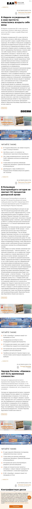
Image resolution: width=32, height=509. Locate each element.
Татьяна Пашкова (25, 366)
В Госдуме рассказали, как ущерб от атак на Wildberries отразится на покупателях (16, 345)
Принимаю (16, 506)
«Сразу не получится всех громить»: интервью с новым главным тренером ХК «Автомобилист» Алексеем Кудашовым (16, 469)
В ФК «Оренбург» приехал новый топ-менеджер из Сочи (15, 336)
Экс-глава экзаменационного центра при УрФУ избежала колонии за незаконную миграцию (16, 158)
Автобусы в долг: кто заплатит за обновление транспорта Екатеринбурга (15, 153)
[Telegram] (26, 111)
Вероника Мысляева (24, 12)
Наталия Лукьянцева (24, 484)
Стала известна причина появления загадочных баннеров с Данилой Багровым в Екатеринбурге (16, 164)
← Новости (4, 7)
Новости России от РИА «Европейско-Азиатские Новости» (12, 3)
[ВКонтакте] (22, 111)
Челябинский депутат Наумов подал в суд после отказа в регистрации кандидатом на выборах (17, 355)
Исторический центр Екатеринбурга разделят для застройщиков (14, 349)
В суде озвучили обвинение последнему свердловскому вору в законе (15, 453)
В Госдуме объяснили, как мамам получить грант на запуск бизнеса (16, 148)
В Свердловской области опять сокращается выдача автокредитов (14, 340)
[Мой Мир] (28, 111)
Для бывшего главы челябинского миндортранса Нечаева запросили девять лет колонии (16, 170)
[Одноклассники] (24, 111)
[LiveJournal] (30, 111)
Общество (4, 297)
